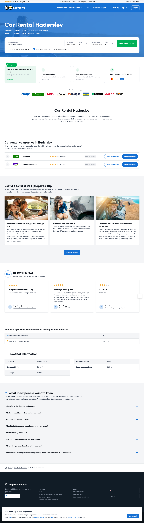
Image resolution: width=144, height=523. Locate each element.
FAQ (88, 7)
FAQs (40, 492)
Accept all (133, 516)
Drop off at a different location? (20, 49)
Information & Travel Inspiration (68, 7)
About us (42, 489)
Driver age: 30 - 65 (42, 49)
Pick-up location (13, 42)
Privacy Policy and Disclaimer (48, 500)
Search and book (130, 156)
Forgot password (78, 492)
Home (10, 468)
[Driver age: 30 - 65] (34, 49)
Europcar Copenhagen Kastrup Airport (24, 308)
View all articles (72, 252)
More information (113, 156)
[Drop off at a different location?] (8, 49)
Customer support (99, 7)
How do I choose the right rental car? (51, 494)
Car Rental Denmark (20, 468)
